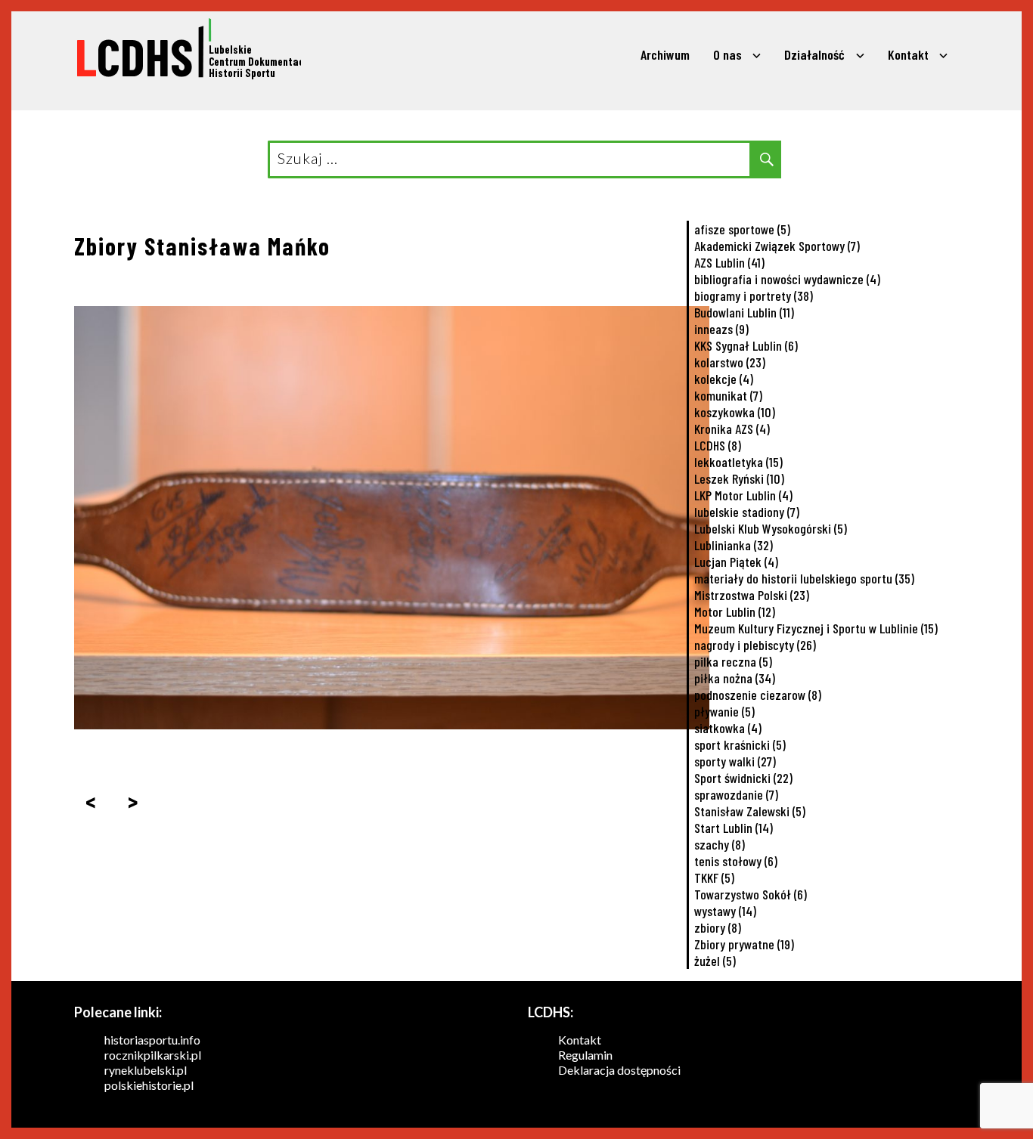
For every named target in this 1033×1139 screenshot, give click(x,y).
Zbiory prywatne (744, 944)
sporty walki (735, 761)
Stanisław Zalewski (749, 811)
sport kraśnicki (740, 744)
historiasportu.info (152, 1039)
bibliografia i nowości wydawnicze (787, 279)
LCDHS (717, 445)
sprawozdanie (736, 794)
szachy (719, 844)
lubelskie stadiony (746, 511)
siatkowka (728, 728)
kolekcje (723, 378)
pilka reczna (733, 661)
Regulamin (585, 1055)
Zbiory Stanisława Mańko (202, 245)
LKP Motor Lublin (743, 495)
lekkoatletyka (738, 461)
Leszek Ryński (739, 478)
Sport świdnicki (743, 777)
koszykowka (734, 412)
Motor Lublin (734, 611)
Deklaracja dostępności (619, 1070)
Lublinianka (733, 545)
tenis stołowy (735, 861)
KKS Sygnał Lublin (746, 345)
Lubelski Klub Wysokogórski (770, 528)
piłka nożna (734, 678)
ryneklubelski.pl (145, 1070)
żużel (715, 960)
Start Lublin (733, 827)
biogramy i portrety (753, 295)
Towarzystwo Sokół (750, 894)
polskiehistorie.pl (149, 1085)
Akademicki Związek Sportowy (777, 245)
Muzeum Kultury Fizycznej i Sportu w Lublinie (816, 628)
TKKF (714, 877)
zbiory (717, 927)
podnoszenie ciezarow (757, 694)
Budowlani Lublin (744, 312)
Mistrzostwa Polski (751, 595)
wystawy (725, 910)
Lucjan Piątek (736, 561)
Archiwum (665, 54)
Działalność (814, 54)
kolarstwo (729, 362)
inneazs (721, 328)
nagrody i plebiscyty (755, 644)
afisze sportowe (742, 229)
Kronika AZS (732, 428)
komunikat (728, 395)
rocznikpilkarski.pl (152, 1055)
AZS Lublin (729, 262)
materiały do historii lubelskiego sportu (804, 578)
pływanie (724, 711)
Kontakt (908, 54)
